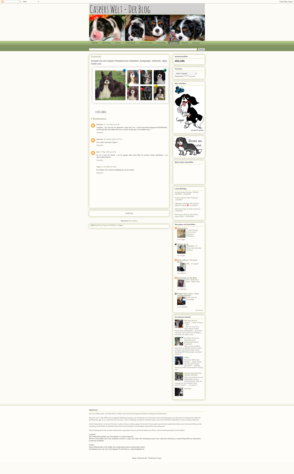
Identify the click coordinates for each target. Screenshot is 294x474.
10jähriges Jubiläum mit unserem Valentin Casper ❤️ (187, 204)
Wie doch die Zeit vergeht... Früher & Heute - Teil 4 (193, 322)
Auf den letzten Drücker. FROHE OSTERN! (193, 374)
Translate (191, 76)
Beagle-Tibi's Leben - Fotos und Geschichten (188, 294)
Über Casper (107, 43)
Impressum (196, 43)
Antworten (99, 132)
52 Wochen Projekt (146, 43)
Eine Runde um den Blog (187, 278)
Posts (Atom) (133, 221)
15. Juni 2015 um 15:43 (111, 124)
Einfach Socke (182, 244)
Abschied (187, 389)
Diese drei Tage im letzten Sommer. (188, 209)
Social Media (161, 43)
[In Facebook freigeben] (103, 112)
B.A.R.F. (118, 43)
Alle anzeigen (199, 310)
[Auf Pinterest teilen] (105, 112)
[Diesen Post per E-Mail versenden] (96, 112)
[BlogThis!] (99, 112)
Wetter (186, 357)
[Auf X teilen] (101, 112)
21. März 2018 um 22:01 (108, 152)
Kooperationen (130, 43)
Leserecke (173, 43)
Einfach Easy (182, 228)
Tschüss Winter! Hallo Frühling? (186, 198)
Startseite (95, 43)
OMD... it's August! (192, 264)
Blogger (159, 458)
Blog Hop (185, 43)
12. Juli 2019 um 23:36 (108, 167)
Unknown (99, 124)
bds (97, 152)
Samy (98, 167)
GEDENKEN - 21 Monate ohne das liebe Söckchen (193, 248)
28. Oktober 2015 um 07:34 (113, 139)
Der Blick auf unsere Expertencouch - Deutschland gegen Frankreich (191, 341)
